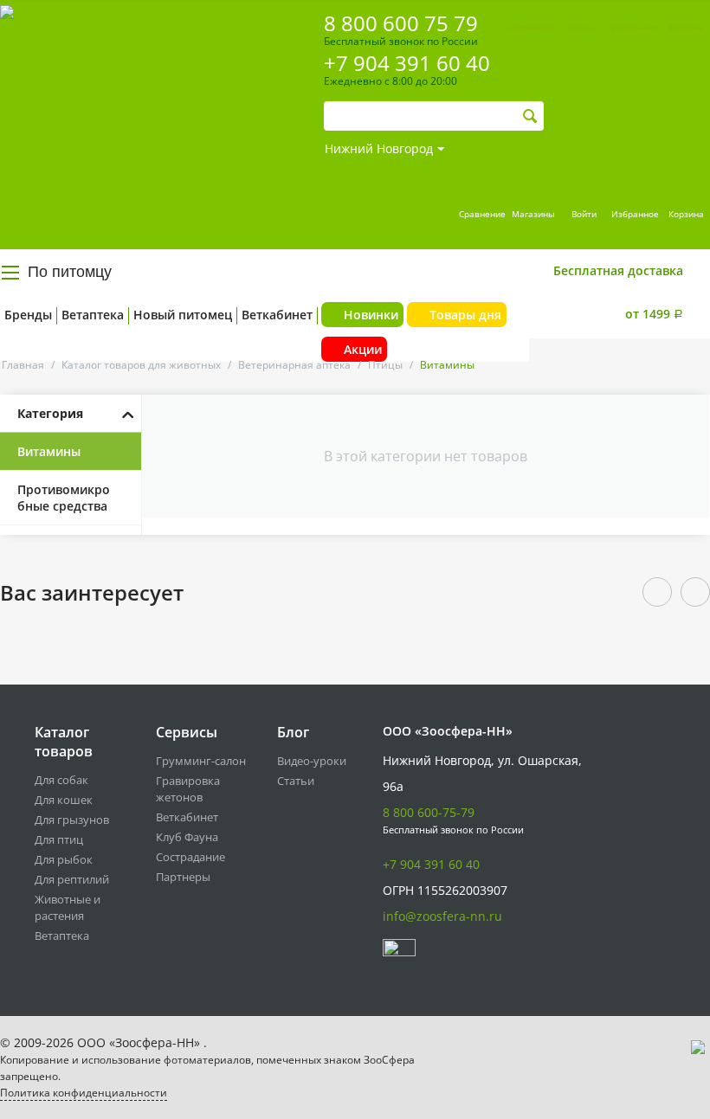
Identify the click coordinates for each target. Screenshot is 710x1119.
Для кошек (64, 799)
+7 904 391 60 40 (407, 62)
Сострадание (190, 857)
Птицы (385, 364)
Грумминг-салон (201, 761)
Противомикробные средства (63, 497)
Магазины (533, 214)
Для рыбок (64, 859)
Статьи (295, 780)
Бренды (28, 314)
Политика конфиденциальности (83, 1092)
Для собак (61, 780)
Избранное (635, 214)
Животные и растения (67, 907)
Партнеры (183, 876)
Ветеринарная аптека (294, 364)
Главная (23, 364)
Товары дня (465, 314)
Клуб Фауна (187, 837)
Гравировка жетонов (188, 789)
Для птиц (59, 839)
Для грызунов (72, 819)
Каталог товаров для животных (141, 364)
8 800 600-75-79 (428, 812)
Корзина (686, 214)
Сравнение (482, 214)
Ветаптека (92, 314)
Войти (584, 214)
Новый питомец (182, 314)
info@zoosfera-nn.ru (442, 916)
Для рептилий (72, 879)
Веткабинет (277, 314)
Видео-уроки (311, 761)
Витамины (49, 451)
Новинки (371, 314)
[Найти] (530, 116)
